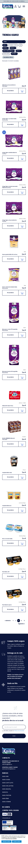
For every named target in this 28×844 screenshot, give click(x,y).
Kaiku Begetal (6, 789)
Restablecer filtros (8, 57)
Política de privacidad (19, 730)
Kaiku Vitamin (6, 801)
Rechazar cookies (6, 841)
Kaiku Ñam (5, 798)
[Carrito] (19, 6)
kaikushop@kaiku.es (7, 764)
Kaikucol (5, 792)
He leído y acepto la (14, 730)
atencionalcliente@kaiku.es (8, 769)
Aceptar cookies (17, 841)
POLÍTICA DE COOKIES (11, 838)
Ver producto (10, 90)
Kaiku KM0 (5, 776)
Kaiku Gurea (6, 779)
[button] (12, 48)
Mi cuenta (6, 807)
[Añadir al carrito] (22, 91)
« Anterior (8, 620)
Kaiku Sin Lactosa (7, 786)
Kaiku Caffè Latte (7, 782)
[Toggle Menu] (24, 6)
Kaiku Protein (6, 795)
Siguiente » (21, 623)
